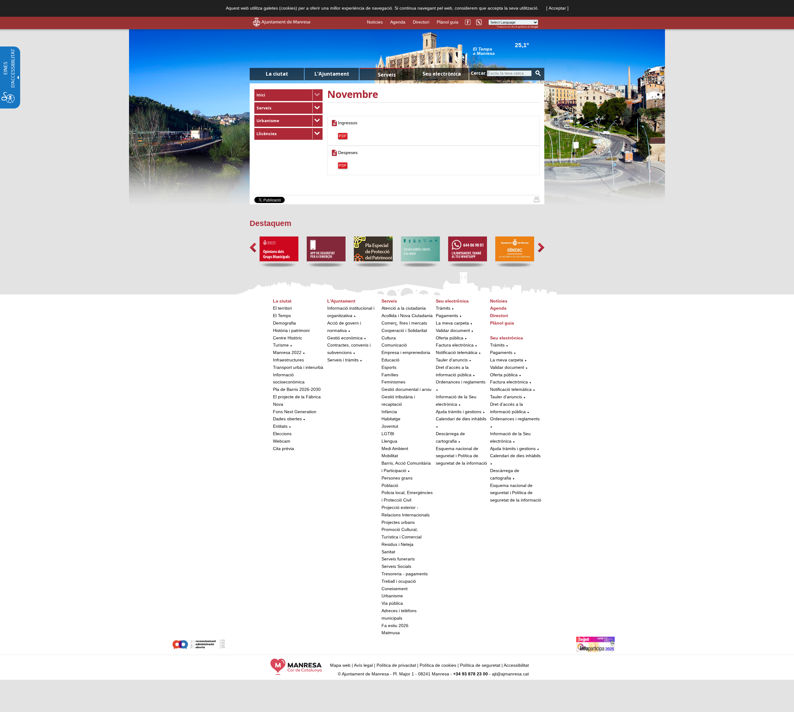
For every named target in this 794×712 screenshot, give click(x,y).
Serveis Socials (396, 566)
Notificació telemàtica (456, 352)
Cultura (388, 337)
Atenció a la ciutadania (403, 308)
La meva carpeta (452, 323)
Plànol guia (447, 22)
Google (534, 26)
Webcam (281, 441)
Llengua (389, 441)
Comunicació (394, 345)
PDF (343, 136)
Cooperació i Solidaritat (404, 330)
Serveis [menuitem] (387, 74)
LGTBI (387, 433)
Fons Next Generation (294, 411)
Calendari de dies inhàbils (461, 418)
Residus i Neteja (397, 544)
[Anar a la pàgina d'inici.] (281, 25)
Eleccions (282, 433)
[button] (253, 247)
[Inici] (537, 200)
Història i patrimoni (291, 330)
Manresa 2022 (287, 352)
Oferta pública (449, 337)
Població (389, 485)
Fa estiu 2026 (394, 625)
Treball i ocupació (398, 581)
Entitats (280, 426)
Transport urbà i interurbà (298, 367)
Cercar (478, 73)
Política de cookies (438, 665)
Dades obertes (288, 418)
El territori (282, 308)
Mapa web (340, 665)
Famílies (389, 374)
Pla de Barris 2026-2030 (297, 389)
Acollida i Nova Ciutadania (407, 315)
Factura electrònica (455, 345)
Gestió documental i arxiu (406, 389)
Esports (388, 367)
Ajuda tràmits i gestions (458, 411)
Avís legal (363, 665)
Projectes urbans (398, 522)
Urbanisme (267, 120)
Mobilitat (389, 455)
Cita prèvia (283, 448)
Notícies (375, 22)
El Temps (282, 315)
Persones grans (397, 477)
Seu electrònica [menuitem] (441, 73)
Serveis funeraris (398, 558)
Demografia (284, 323)
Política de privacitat (396, 665)
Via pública (392, 603)
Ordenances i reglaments (460, 381)
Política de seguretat (480, 665)
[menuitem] (288, 95)
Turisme (281, 345)
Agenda (397, 22)
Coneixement (394, 588)
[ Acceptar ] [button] (557, 8)
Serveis (263, 108)
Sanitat (388, 551)
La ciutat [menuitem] (277, 73)
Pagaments (447, 315)
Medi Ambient (394, 448)
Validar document (453, 330)
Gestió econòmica (345, 337)
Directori (421, 22)
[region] (505, 51)
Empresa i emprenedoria (405, 352)
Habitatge (390, 418)
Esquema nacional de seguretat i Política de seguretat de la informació (461, 456)
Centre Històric (287, 337)
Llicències (266, 133)
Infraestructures (288, 359)
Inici (260, 95)
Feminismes (393, 381)
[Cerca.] (538, 73)
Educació (390, 359)
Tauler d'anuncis (452, 359)
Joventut (389, 426)
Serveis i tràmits (343, 359)
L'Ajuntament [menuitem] (331, 73)
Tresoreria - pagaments (404, 573)
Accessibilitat (516, 665)
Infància (389, 411)
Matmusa (390, 632)
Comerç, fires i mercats (404, 323)
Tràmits (443, 308)
